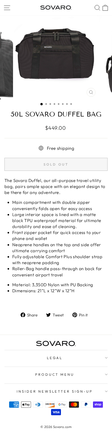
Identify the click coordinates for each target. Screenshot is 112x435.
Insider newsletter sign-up (55, 391)
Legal (55, 358)
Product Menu (54, 374)
